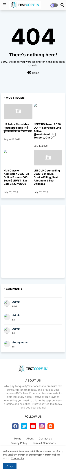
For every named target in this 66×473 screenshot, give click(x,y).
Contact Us (17, 458)
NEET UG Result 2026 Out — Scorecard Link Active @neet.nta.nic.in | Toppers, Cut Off (47, 131)
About (30, 438)
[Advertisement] (33, 241)
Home (35, 72)
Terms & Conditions (44, 443)
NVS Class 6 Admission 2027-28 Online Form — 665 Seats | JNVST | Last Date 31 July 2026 (16, 177)
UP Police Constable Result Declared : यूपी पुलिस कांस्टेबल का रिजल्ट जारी (18, 127)
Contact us (45, 438)
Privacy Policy (18, 443)
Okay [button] (9, 466)
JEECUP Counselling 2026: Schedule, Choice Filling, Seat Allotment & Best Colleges (47, 177)
